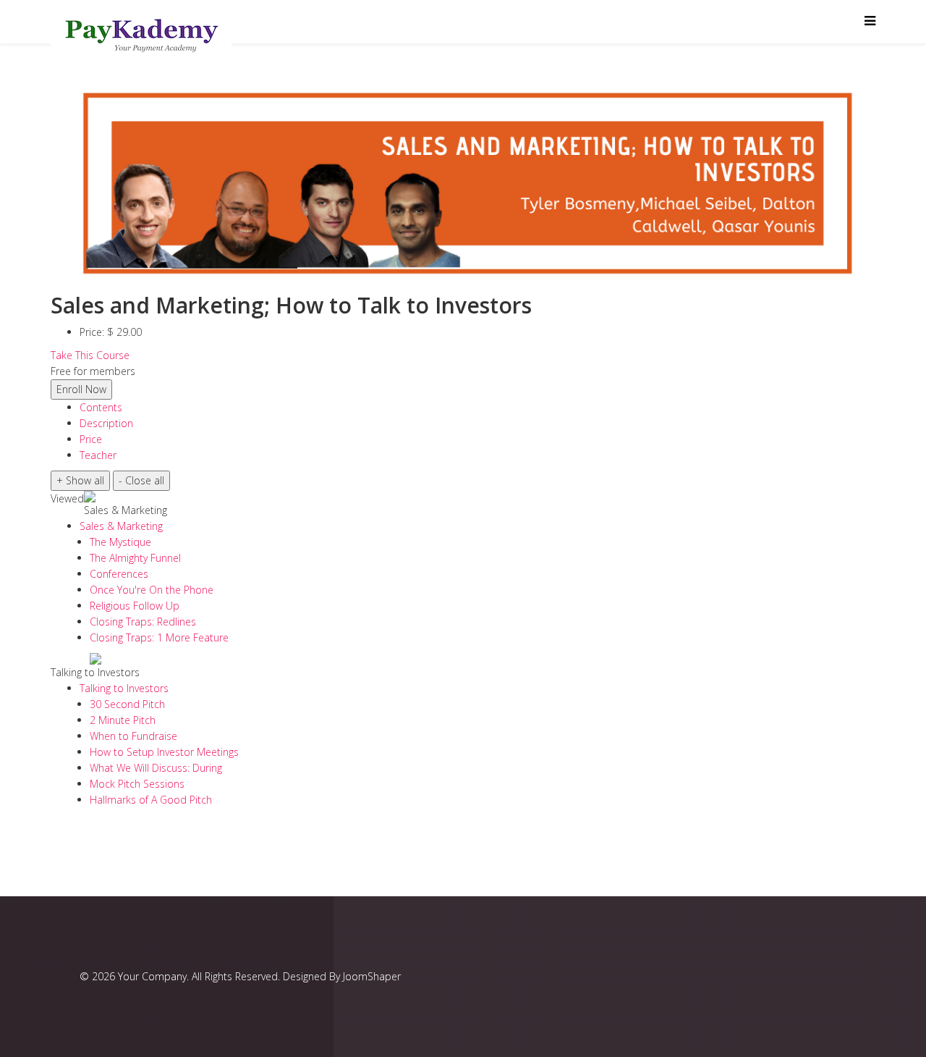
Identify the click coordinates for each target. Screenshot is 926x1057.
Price (91, 439)
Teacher (98, 455)
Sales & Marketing (125, 510)
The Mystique (120, 542)
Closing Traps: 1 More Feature (159, 637)
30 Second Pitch (127, 704)
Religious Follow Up (134, 605)
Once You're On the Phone (151, 590)
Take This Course (90, 355)
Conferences (119, 574)
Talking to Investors (95, 672)
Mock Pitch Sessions (137, 784)
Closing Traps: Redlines (143, 621)
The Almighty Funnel (135, 558)
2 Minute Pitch (123, 720)
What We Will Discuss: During (156, 768)
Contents (101, 407)
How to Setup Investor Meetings (164, 752)
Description (106, 423)
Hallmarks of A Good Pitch (151, 800)
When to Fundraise (133, 736)
